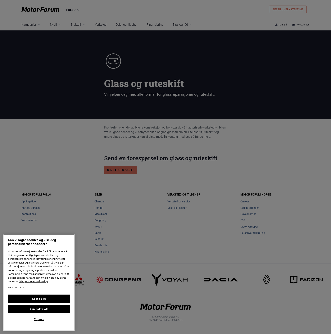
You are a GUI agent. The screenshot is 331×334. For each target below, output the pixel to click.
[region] (39, 282)
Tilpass (39, 319)
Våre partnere (16, 287)
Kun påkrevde (38, 309)
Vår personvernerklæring (33, 281)
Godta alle (39, 298)
